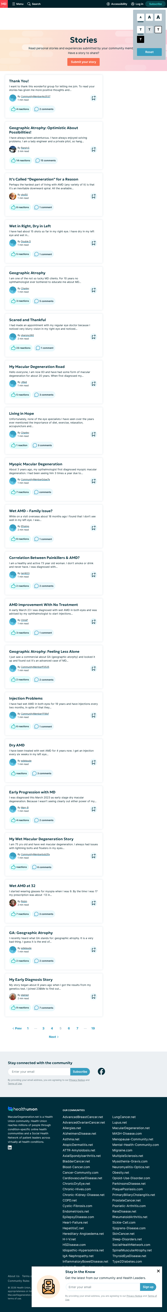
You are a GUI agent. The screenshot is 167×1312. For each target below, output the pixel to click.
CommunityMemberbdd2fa (35, 854)
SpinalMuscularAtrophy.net (132, 1250)
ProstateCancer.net (126, 1200)
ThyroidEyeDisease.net (129, 1256)
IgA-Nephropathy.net (78, 1256)
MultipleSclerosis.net (127, 1156)
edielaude (26, 760)
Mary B (25, 807)
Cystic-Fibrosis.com (77, 1206)
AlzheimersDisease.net (79, 1133)
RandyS (25, 147)
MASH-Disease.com (127, 1133)
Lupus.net (119, 1122)
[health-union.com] (22, 1109)
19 (92, 1027)
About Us (13, 1276)
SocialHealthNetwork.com (131, 1245)
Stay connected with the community (40, 1063)
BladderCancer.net (76, 1161)
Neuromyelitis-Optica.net (131, 1167)
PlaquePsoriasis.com (127, 1189)
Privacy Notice (134, 1295)
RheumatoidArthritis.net (129, 1217)
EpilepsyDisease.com (78, 1217)
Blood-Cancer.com (76, 1167)
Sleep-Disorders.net (127, 1239)
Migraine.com (122, 1150)
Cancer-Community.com (81, 1172)
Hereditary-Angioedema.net (83, 1234)
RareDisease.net (124, 1211)
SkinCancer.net (123, 1234)
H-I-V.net (69, 1239)
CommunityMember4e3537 (35, 96)
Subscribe (155, 4)
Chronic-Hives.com (77, 1189)
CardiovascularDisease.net (82, 1178)
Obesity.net (120, 1172)
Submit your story (83, 62)
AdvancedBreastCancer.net (83, 1117)
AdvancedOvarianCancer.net (84, 1122)
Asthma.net (71, 1139)
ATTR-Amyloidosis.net (79, 1150)
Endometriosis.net (76, 1211)
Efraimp (25, 526)
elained (25, 995)
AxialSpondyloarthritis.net (82, 1156)
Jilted (24, 382)
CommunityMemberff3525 (35, 666)
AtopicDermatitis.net (78, 1145)
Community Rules (18, 1280)
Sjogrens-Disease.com (129, 1228)
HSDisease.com (74, 1245)
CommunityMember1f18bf (35, 713)
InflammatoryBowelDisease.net (85, 1261)
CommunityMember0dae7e (35, 479)
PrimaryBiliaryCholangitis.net (133, 1195)
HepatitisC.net (73, 1228)
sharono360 (27, 335)
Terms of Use (15, 1083)
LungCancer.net (124, 1117)
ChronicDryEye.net (76, 1184)
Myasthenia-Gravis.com (130, 1161)
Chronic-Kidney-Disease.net (84, 1195)
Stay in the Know (80, 1272)
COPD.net (70, 1200)
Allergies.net (72, 1128)
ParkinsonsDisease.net (129, 1184)
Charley (25, 288)
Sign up (148, 1287)
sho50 (24, 194)
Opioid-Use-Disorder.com (131, 1178)
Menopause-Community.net (132, 1139)
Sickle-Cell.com (124, 1222)
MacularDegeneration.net (131, 1128)
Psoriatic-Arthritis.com (129, 1206)
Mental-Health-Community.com (135, 1145)
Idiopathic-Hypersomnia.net (83, 1250)
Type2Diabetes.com (127, 1261)
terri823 (25, 573)
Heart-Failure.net (75, 1222)
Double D (26, 241)
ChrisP (24, 620)
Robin (24, 901)
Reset (149, 52)
